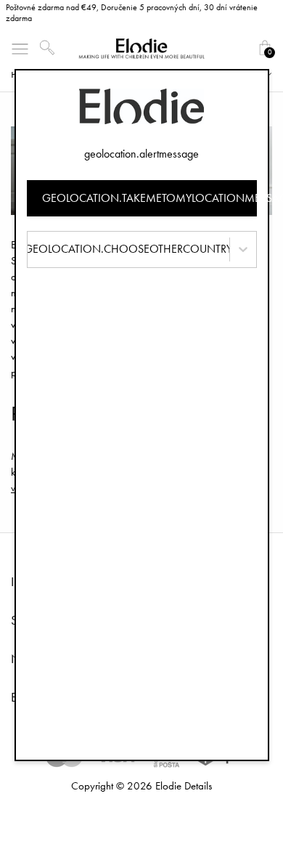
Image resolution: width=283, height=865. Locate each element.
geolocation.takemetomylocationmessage (149, 198)
